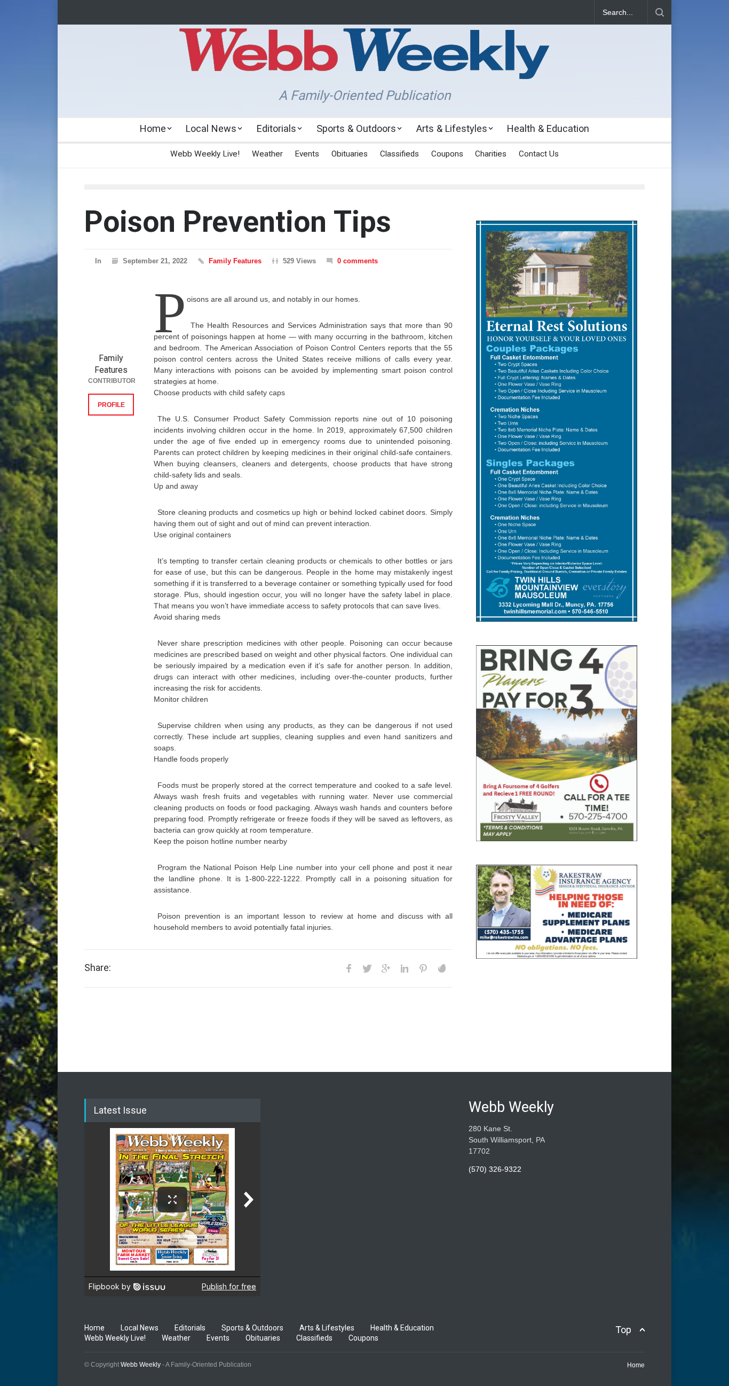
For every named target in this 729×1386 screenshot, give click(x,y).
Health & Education (548, 128)
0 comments (357, 261)
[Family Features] (111, 324)
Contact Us (539, 154)
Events (307, 154)
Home (153, 128)
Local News (211, 128)
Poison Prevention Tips (237, 222)
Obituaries (349, 154)
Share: (97, 968)
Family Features (235, 261)
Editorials (276, 128)
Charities (490, 154)
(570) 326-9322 (495, 1169)
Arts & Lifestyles (451, 128)
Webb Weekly (141, 1364)
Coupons (447, 154)
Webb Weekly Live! (205, 154)
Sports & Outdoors (356, 128)
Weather (267, 154)
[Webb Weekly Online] (364, 62)
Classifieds (399, 154)
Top (623, 1329)
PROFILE (111, 405)
